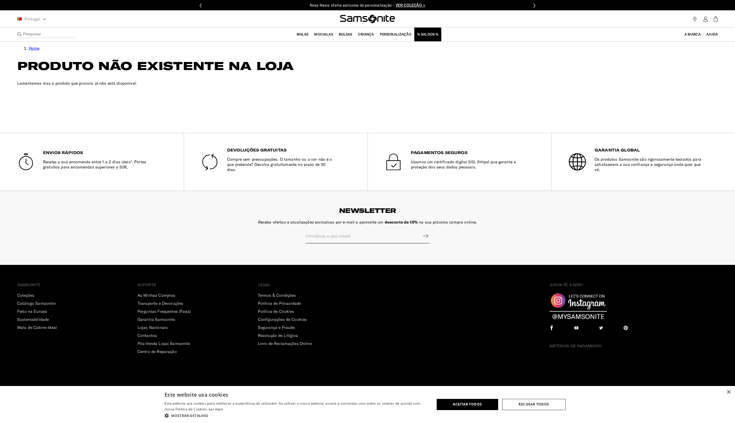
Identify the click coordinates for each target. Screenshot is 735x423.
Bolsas (345, 34)
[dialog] (367, 404)
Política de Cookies (276, 311)
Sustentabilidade (33, 319)
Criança (366, 34)
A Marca (692, 34)
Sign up (422, 236)
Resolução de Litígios (278, 335)
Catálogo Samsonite (36, 303)
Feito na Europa (32, 311)
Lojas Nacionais (153, 327)
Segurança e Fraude (276, 327)
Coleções (25, 295)
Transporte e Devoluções (160, 303)
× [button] (728, 392)
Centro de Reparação (157, 351)
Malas (303, 34)
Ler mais (216, 409)
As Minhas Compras (156, 295)
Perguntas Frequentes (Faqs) (164, 311)
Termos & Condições (277, 295)
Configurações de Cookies (282, 319)
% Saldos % (428, 34)
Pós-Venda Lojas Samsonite (164, 343)
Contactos (147, 335)
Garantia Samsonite (156, 319)
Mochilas (323, 34)
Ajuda (712, 34)
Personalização (395, 34)
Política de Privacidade (279, 303)
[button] (296, 415)
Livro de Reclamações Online (285, 343)
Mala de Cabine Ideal (37, 327)
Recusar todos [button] (534, 404)
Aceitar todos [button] (467, 404)
